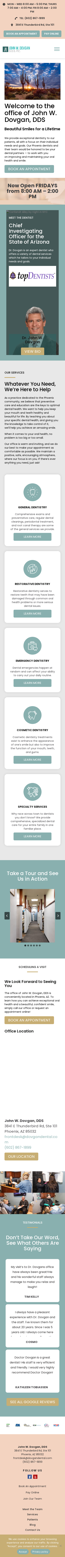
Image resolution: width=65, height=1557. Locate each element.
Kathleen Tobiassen (31, 1387)
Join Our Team (32, 1499)
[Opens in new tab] (32, 276)
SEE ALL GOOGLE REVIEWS (32, 1401)
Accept (23, 1551)
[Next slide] (57, 915)
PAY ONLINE (51, 33)
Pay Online (32, 1492)
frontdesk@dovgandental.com (32, 1458)
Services (32, 1514)
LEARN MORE (32, 537)
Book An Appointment (32, 1486)
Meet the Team (32, 1509)
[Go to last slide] (7, 915)
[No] (60, 1546)
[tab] (25, 945)
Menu (57, 49)
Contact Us (32, 1530)
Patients (32, 1519)
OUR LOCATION (21, 1156)
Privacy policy (40, 1551)
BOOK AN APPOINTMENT (21, 33)
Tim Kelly (31, 1296)
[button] (32, 915)
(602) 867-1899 (35, 18)
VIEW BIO (33, 351)
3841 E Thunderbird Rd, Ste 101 (35, 25)
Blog (33, 1525)
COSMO (31, 1342)
